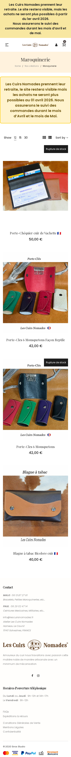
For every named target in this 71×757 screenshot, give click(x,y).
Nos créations (32, 66)
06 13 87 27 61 (19, 595)
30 (26, 138)
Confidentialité (12, 731)
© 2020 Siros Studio (14, 746)
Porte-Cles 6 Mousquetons (35, 447)
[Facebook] (32, 676)
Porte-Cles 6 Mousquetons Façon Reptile (35, 340)
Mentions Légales (13, 727)
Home (18, 66)
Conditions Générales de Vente (21, 723)
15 (20, 138)
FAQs (6, 711)
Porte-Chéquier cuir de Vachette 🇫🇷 (35, 233)
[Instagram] (38, 676)
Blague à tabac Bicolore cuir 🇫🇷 (35, 553)
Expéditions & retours (15, 716)
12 (15, 138)
